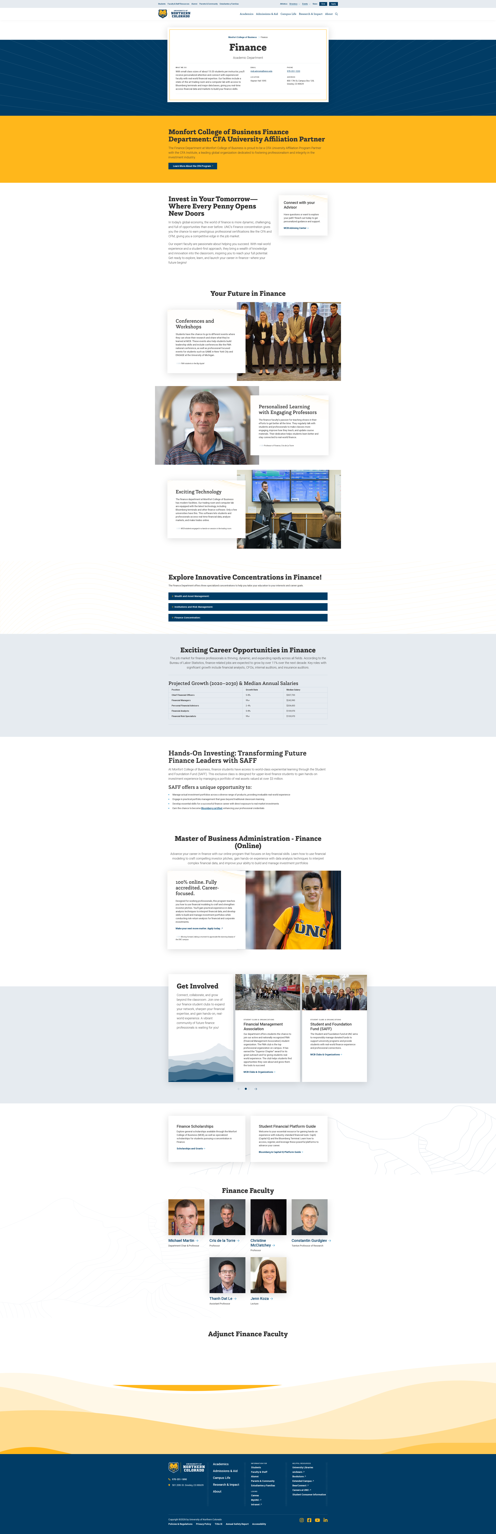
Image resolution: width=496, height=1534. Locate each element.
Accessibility (259, 1524)
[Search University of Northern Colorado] (336, 14)
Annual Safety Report (237, 1524)
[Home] (174, 14)
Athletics (283, 4)
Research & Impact (311, 13)
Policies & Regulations (180, 1524)
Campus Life (288, 13)
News (315, 4)
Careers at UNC (300, 1490)
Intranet (255, 1504)
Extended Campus (302, 1481)
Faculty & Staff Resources (178, 4)
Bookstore (298, 1476)
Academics (246, 13)
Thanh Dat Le (221, 1298)
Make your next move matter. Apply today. (198, 928)
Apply (333, 4)
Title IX (218, 1524)
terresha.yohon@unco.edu (291, 1381)
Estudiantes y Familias (229, 4)
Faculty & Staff (259, 1472)
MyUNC (255, 1500)
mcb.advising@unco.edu (261, 71)
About (329, 13)
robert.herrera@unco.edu (290, 1418)
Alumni (194, 4)
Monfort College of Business (242, 37)
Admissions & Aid (267, 13)
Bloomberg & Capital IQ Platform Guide (280, 1152)
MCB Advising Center (295, 228)
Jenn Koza (260, 1298)
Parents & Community (208, 4)
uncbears (297, 1472)
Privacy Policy (203, 1524)
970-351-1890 (179, 1479)
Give (323, 4)
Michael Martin (181, 1240)
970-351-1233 (293, 71)
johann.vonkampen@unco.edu (293, 1437)
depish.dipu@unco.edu (289, 1363)
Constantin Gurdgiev (309, 1240)
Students (162, 4)
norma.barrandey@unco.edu (292, 1400)
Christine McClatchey (261, 1242)
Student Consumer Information (309, 1494)
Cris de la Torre (222, 1240)
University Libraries (302, 1467)
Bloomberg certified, (212, 808)
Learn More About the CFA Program (192, 166)
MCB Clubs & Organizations (258, 1072)
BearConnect (299, 1485)
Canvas (255, 1495)
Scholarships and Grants (190, 1148)
